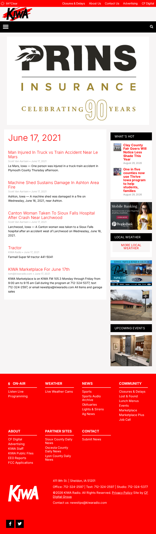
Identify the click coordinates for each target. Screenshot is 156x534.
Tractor (15, 247)
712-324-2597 (73, 487)
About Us (95, 3)
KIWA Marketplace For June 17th (39, 269)
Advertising (130, 3)
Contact (90, 431)
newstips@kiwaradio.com (88, 503)
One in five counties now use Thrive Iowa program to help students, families (134, 180)
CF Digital (148, 3)
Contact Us (112, 3)
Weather (53, 383)
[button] (5, 26)
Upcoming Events (130, 328)
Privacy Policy (122, 493)
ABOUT (14, 431)
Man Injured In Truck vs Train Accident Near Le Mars (53, 154)
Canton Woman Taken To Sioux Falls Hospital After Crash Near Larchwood (51, 215)
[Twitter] (20, 524)
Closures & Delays (73, 3)
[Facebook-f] (10, 524)
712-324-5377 (138, 487)
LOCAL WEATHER (128, 237)
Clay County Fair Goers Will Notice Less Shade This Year (134, 152)
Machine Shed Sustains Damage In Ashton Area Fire (53, 185)
